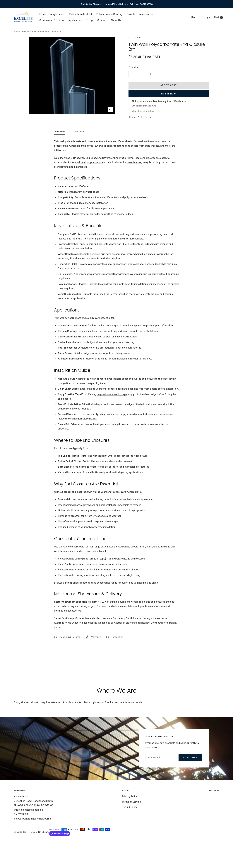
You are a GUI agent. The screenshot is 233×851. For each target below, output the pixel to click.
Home (42, 14)
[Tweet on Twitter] (146, 117)
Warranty (95, 636)
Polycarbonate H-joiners (71, 569)
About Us (116, 20)
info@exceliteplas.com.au (28, 809)
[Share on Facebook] (138, 117)
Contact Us (117, 636)
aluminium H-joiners (100, 569)
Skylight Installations (69, 342)
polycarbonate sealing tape (112, 394)
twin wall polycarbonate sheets (121, 546)
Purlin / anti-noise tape (71, 564)
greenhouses (134, 162)
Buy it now (168, 93)
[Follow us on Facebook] (213, 798)
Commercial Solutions (51, 20)
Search (195, 17)
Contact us (157, 622)
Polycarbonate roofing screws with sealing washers (86, 575)
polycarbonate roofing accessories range (94, 582)
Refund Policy (129, 806)
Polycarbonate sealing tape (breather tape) (82, 558)
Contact (101, 20)
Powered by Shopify (39, 831)
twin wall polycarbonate (89, 162)
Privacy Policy (129, 796)
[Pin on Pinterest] (142, 117)
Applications (75, 20)
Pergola (130, 14)
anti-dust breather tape (130, 243)
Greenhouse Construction (72, 325)
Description (59, 131)
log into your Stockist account (107, 702)
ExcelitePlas (135, 38)
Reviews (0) (80, 131)
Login (206, 17)
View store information (143, 111)
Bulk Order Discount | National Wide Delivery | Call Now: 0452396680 (117, 4)
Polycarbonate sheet (80, 14)
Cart (218, 17)
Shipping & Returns (69, 636)
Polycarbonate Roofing (109, 14)
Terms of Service (131, 801)
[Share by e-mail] (150, 117)
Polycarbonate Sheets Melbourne (32, 818)
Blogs (90, 20)
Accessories (146, 14)
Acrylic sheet (57, 14)
